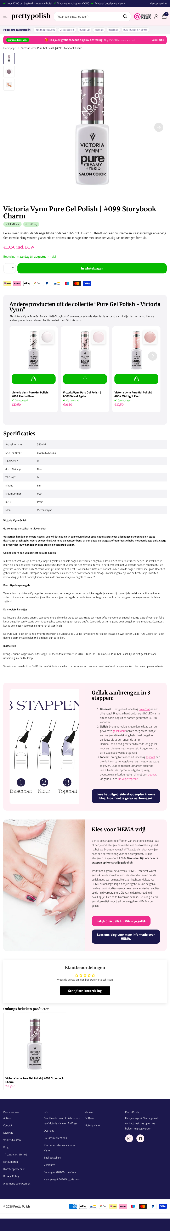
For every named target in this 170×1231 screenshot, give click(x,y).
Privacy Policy (11, 1176)
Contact (7, 1125)
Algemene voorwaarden (16, 1183)
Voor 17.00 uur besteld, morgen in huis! (29, 3)
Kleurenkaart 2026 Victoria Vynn (62, 1179)
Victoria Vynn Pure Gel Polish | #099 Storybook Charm (34, 1080)
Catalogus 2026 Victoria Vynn (60, 1172)
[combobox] (92, 16)
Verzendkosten (12, 1140)
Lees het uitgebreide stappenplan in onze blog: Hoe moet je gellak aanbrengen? (126, 796)
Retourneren (10, 1162)
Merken (88, 1112)
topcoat (150, 757)
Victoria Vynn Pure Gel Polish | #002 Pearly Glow (30, 394)
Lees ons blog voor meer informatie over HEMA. (126, 936)
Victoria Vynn (92, 1125)
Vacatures (49, 1165)
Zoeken (125, 16)
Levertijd (8, 1133)
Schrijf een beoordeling (85, 990)
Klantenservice (158, 3)
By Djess (89, 1118)
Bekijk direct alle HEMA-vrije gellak (121, 921)
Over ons (49, 1130)
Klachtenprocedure (14, 1169)
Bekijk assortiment (5, 16)
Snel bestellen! (52, 1157)
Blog (5, 1147)
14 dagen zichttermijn (15, 1154)
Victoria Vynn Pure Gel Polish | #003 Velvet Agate (82, 394)
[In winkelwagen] (34, 379)
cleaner (152, 774)
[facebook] (140, 1138)
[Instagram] (129, 1138)
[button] (14, 264)
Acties (7, 1118)
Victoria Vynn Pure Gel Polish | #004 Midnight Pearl (133, 394)
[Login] (156, 16)
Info (46, 1112)
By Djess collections (55, 1138)
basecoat (144, 709)
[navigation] (9, 58)
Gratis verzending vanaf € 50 (73, 3)
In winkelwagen (92, 268)
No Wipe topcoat (128, 779)
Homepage (9, 48)
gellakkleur (119, 731)
